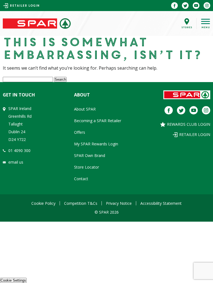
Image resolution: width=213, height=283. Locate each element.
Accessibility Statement (161, 203)
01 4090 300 (19, 150)
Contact (81, 178)
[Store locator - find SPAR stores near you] (186, 23)
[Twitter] (185, 5)
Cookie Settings (13, 280)
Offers (79, 132)
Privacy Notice (119, 203)
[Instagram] (207, 5)
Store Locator (86, 167)
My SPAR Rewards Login (96, 143)
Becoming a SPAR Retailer (97, 120)
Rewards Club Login (188, 124)
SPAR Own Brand (89, 155)
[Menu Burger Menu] (201, 23)
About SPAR (85, 109)
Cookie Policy (43, 203)
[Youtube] (196, 5)
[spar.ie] (37, 23)
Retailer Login (25, 6)
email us (15, 162)
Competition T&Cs (80, 203)
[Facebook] (174, 5)
